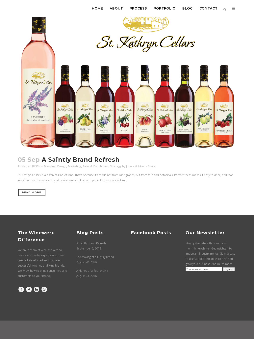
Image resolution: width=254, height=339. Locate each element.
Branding (50, 166)
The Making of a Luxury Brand (95, 257)
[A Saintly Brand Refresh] (127, 75)
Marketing (74, 166)
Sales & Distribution (96, 166)
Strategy (115, 166)
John (129, 166)
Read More (31, 192)
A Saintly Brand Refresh (81, 159)
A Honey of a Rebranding (92, 271)
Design (61, 166)
